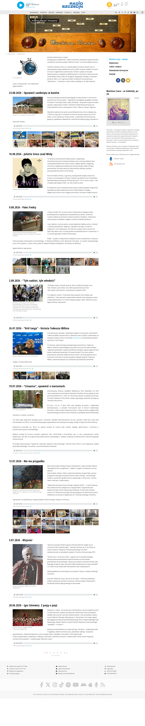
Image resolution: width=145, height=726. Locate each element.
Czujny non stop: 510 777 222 (17, 669)
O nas (83, 12)
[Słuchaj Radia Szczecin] (20, 5)
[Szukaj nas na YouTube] (76, 682)
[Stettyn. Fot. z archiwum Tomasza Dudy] (28, 105)
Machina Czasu (21, 54)
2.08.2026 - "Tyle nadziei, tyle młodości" (32, 280)
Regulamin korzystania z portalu (74, 694)
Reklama (76, 12)
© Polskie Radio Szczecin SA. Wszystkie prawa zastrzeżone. (49, 694)
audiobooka (77, 338)
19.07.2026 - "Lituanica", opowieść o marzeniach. (37, 386)
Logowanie (109, 669)
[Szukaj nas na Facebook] (41, 682)
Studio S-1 (68, 12)
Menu (142, 12)
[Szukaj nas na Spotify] (68, 682)
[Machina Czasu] (72, 33)
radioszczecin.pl (62, 666)
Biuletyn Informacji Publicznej (66, 673)
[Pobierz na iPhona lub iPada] (90, 682)
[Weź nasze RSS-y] (102, 682)
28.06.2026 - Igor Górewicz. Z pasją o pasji (33, 605)
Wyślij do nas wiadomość (134, 12)
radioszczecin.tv (62, 671)
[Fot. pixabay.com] (28, 66)
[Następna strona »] (66, 653)
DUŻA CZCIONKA (111, 671)
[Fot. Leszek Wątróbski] (28, 399)
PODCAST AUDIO (119, 159)
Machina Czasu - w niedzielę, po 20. (122, 92)
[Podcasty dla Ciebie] (96, 682)
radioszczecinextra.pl (64, 669)
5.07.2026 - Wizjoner (20, 540)
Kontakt (112, 74)
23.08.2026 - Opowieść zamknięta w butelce (34, 93)
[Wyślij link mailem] (128, 80)
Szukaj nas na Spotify (131, 12)
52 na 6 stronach (56, 655)
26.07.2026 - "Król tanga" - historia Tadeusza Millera (39, 328)
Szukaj (137, 12)
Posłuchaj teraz (110, 666)
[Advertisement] (22, 711)
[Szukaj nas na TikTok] (61, 682)
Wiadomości (34, 12)
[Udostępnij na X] (123, 80)
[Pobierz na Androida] (84, 682)
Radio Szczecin (11, 54)
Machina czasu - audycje (118, 59)
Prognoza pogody (14, 673)
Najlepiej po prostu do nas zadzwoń (116, 12)
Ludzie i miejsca (115, 66)
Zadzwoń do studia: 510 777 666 (18, 666)
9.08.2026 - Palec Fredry (22, 207)
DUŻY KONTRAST (111, 673)
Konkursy (59, 12)
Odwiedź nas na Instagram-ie (125, 12)
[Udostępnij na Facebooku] (118, 80)
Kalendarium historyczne (118, 70)
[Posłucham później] (30, 128)
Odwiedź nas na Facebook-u (119, 12)
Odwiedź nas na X (122, 12)
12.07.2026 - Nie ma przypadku (26, 461)
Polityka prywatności (89, 694)
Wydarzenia (113, 63)
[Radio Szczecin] (72, 5)
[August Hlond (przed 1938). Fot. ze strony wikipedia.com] (28, 564)
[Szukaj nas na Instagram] (55, 682)
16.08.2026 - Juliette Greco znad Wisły (30, 154)
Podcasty (43, 12)
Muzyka (51, 12)
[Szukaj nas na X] (48, 682)
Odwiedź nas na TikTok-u (128, 12)
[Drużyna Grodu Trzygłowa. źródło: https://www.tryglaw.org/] (28, 617)
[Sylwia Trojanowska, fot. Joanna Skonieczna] (28, 343)
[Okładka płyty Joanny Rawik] (28, 173)
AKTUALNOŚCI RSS (119, 164)
